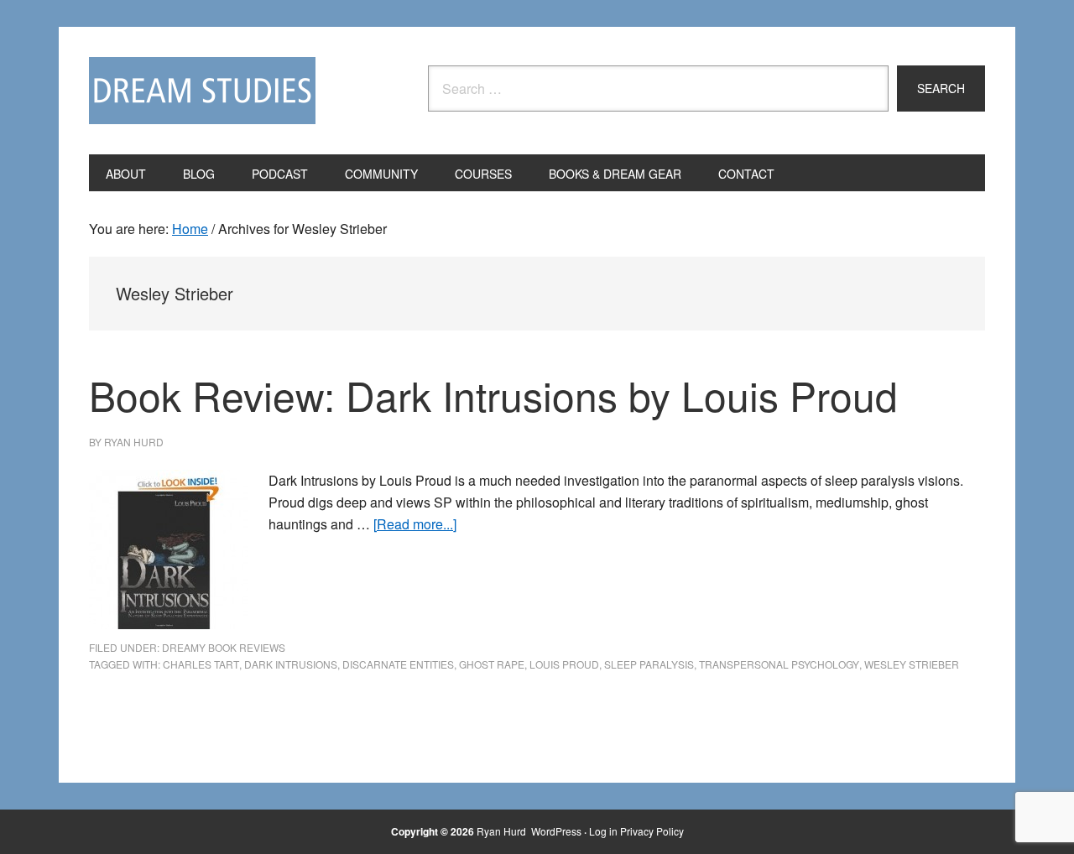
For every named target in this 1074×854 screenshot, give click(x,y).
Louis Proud (564, 664)
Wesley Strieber (911, 664)
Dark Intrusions (290, 664)
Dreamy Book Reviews (223, 647)
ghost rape (491, 664)
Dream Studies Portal (202, 90)
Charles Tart (201, 664)
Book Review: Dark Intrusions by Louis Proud (493, 395)
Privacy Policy (652, 831)
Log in (603, 831)
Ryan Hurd (503, 831)
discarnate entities (398, 664)
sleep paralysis (649, 664)
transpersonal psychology (779, 664)
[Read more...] (414, 524)
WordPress (556, 831)
